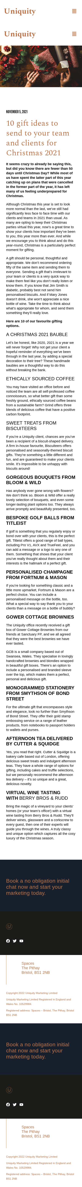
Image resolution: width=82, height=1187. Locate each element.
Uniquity (19, 11)
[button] (74, 11)
